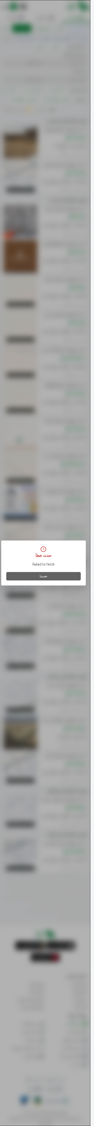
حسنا (43, 576)
